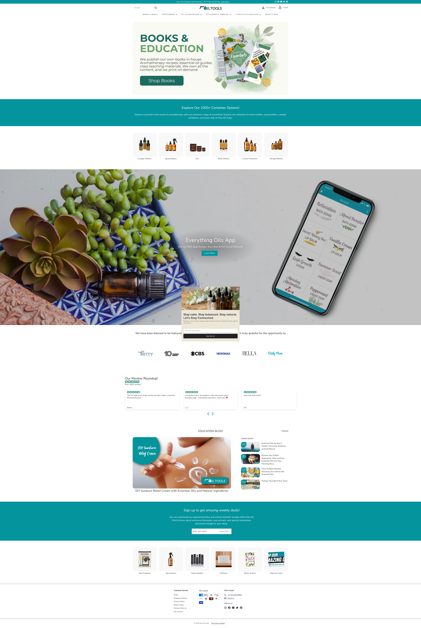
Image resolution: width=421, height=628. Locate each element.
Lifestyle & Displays (247, 14)
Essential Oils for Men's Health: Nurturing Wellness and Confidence (274, 446)
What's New (271, 14)
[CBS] (197, 353)
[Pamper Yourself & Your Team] (250, 484)
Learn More (225, 2)
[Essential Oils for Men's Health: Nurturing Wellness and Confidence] (250, 447)
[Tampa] (171, 353)
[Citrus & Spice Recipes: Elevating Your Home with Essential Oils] (250, 472)
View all (285, 431)
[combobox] (146, 7)
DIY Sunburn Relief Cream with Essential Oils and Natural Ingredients (181, 491)
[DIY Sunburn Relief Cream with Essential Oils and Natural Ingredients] (182, 463)
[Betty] (145, 353)
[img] (211, 381)
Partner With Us (180, 608)
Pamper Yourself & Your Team (275, 481)
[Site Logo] (223, 353)
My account (178, 611)
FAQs (176, 595)
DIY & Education (190, 14)
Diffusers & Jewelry (217, 14)
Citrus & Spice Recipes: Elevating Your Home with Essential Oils (273, 471)
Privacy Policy (179, 601)
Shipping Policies (180, 598)
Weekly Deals (150, 14)
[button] (208, 413)
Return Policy (179, 605)
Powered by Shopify (218, 623)
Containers (169, 14)
